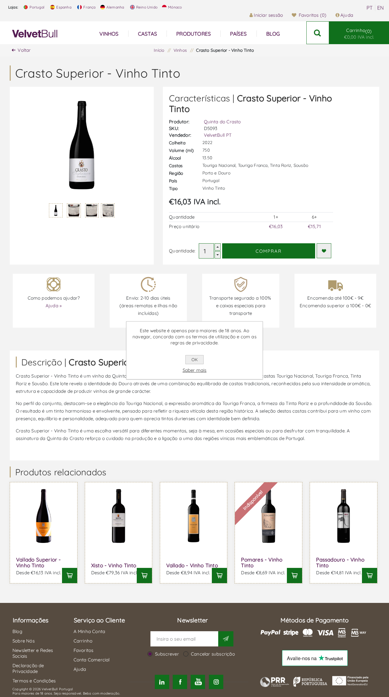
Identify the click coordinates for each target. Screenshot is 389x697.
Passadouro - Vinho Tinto (340, 562)
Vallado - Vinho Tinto (192, 565)
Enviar (225, 638)
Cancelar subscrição (213, 654)
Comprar (269, 251)
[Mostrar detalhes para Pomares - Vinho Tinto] (268, 516)
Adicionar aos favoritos (324, 250)
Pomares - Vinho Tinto (261, 562)
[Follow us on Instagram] (216, 682)
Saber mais (195, 370)
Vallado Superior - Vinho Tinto (38, 562)
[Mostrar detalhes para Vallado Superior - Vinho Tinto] (43, 516)
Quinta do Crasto (222, 122)
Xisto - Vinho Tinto (113, 565)
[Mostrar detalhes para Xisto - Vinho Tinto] (118, 516)
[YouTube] (198, 682)
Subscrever (167, 654)
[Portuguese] (369, 8)
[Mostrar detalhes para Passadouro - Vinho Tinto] (343, 516)
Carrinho (359, 33)
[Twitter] (162, 682)
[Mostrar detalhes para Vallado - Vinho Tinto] (193, 516)
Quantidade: (182, 251)
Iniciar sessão (268, 15)
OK (194, 359)
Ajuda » (54, 305)
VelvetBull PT (218, 135)
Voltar (24, 50)
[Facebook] (180, 682)
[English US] (380, 8)
